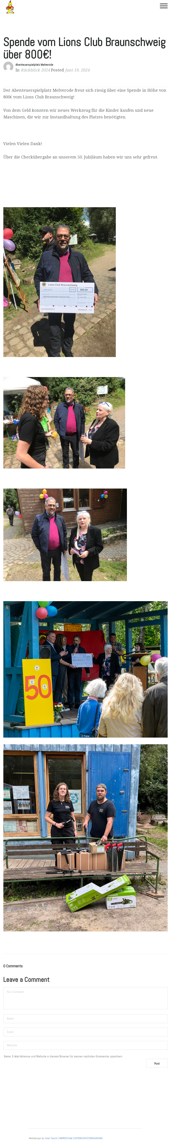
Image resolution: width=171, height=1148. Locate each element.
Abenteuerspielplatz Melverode (34, 65)
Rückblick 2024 (35, 70)
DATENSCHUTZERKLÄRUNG (88, 1138)
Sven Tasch (51, 1138)
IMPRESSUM (65, 1138)
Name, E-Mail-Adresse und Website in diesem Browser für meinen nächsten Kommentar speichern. (63, 1056)
